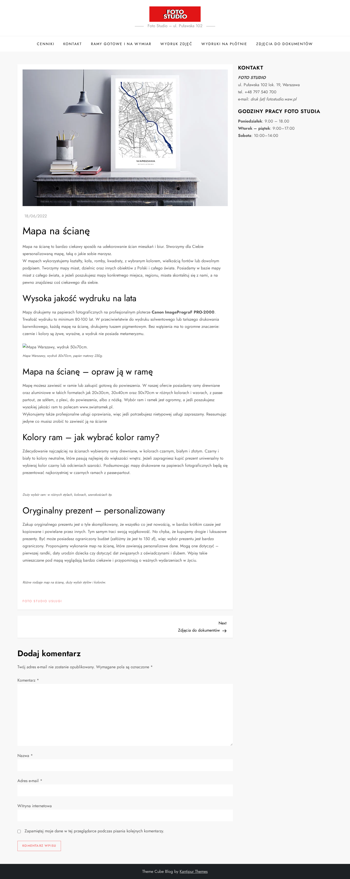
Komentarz (28, 680)
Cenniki (45, 43)
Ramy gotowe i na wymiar (121, 43)
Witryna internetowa (34, 806)
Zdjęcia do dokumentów (284, 43)
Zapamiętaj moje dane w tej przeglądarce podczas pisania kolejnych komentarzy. (94, 831)
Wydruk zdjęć (176, 43)
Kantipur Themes (194, 871)
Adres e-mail (29, 781)
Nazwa (25, 756)
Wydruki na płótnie (224, 43)
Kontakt (72, 43)
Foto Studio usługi (42, 601)
